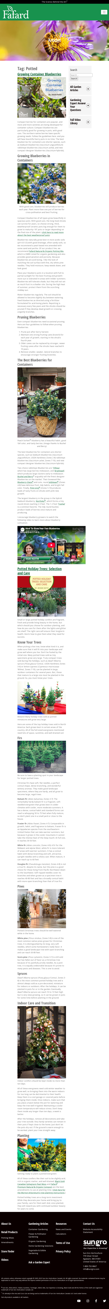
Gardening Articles (38, 1224)
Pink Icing (35, 488)
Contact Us (89, 1224)
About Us (6, 1224)
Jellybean (53, 482)
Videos (4, 1260)
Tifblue (56, 468)
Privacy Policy (63, 1251)
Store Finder (7, 1251)
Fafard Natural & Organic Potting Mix (46, 251)
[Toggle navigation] (104, 12)
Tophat (61, 504)
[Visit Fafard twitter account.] (104, 1301)
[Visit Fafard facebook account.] (96, 1301)
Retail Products (9, 1232)
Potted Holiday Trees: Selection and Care (39, 570)
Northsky (41, 501)
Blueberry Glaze (25, 482)
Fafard (54, 1184)
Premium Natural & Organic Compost (34, 1187)
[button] (80, 89)
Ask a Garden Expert (39, 1262)
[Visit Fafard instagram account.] (88, 1301)
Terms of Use (63, 1243)
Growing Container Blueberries (39, 74)
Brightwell (59, 471)
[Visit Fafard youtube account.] (78, 1301)
